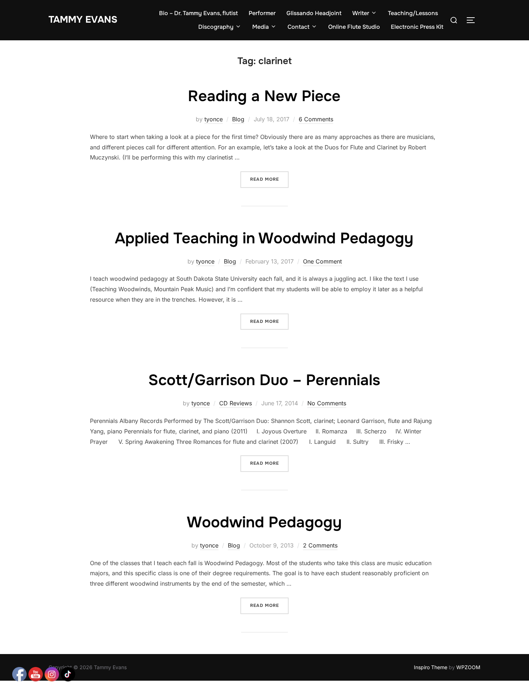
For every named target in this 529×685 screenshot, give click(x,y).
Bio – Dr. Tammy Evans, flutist (198, 13)
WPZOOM (468, 667)
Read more (269, 179)
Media (260, 27)
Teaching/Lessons (413, 13)
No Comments (326, 403)
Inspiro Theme (430, 667)
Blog (238, 119)
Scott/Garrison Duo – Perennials (264, 380)
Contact (298, 27)
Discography (216, 27)
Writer (360, 13)
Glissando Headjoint (314, 13)
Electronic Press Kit (417, 27)
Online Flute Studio (354, 27)
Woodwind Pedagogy (264, 522)
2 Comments (320, 545)
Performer (262, 13)
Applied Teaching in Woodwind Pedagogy (264, 238)
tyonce (213, 119)
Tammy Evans (83, 20)
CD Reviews (235, 403)
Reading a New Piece (264, 96)
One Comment (322, 261)
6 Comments (316, 119)
